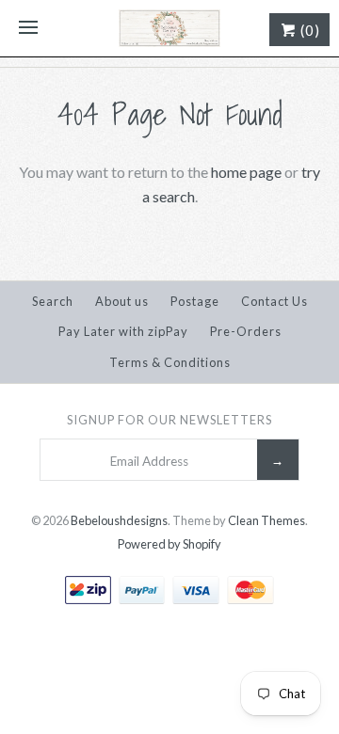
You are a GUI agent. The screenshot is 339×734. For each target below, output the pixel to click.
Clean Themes (266, 520)
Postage (194, 301)
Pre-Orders (246, 331)
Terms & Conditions (170, 362)
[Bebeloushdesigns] (169, 28)
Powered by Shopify (169, 543)
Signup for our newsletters (169, 419)
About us (122, 301)
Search (52, 301)
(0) (308, 30)
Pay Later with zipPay (123, 331)
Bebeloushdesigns (119, 520)
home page (246, 172)
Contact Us (274, 301)
